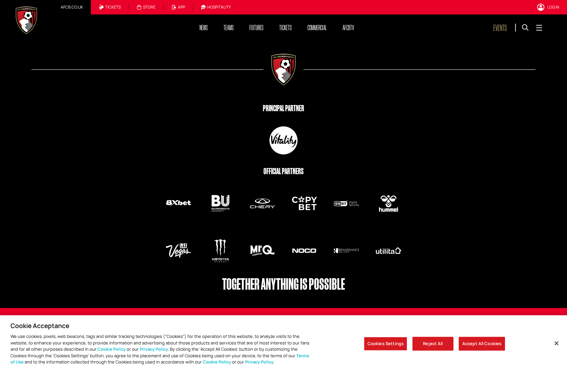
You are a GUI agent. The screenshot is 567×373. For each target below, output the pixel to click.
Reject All (433, 343)
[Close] (556, 343)
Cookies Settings (386, 343)
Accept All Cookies (481, 343)
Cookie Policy (111, 349)
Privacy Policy (154, 349)
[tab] (72, 7)
